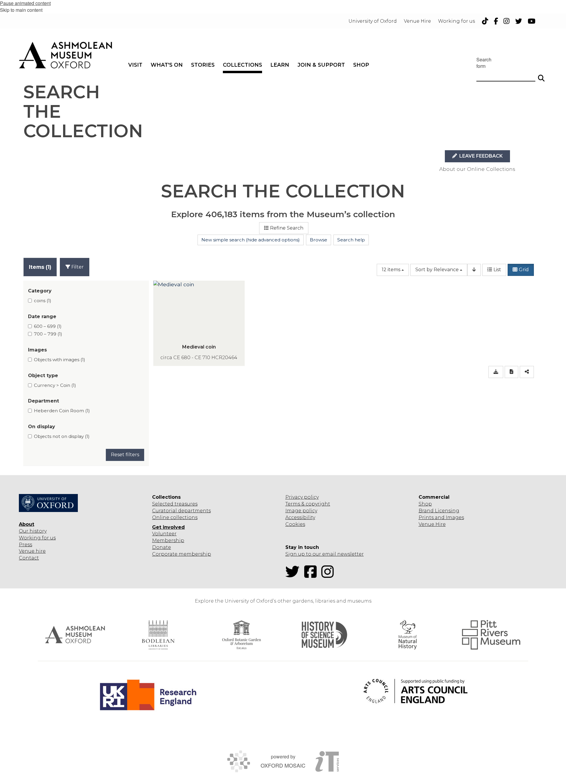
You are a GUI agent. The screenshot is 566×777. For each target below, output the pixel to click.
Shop (425, 504)
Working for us (37, 538)
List (497, 269)
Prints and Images (441, 517)
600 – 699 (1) (48, 326)
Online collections (175, 517)
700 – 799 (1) (48, 334)
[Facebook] (312, 575)
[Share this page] (527, 372)
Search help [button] (351, 240)
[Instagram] (329, 575)
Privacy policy (302, 497)
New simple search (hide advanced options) (250, 240)
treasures (185, 504)
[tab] (40, 267)
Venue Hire (432, 524)
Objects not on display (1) (62, 436)
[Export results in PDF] (511, 372)
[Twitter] (294, 575)
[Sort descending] (474, 270)
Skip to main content (21, 9)
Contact (29, 558)
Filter (77, 267)
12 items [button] (391, 269)
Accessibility (300, 517)
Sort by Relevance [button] (437, 269)
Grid (524, 269)
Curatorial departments (181, 510)
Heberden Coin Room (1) (62, 410)
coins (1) (42, 300)
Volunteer (164, 533)
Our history (33, 531)
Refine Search (286, 228)
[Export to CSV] (495, 372)
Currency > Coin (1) (55, 385)
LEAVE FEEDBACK (480, 156)
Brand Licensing (439, 510)
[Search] (541, 75)
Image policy (301, 510)
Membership (168, 540)
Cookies (295, 524)
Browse (318, 240)
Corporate (164, 554)
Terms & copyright (307, 504)
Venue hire (32, 551)
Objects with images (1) (59, 359)
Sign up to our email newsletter (324, 554)
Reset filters (125, 454)
